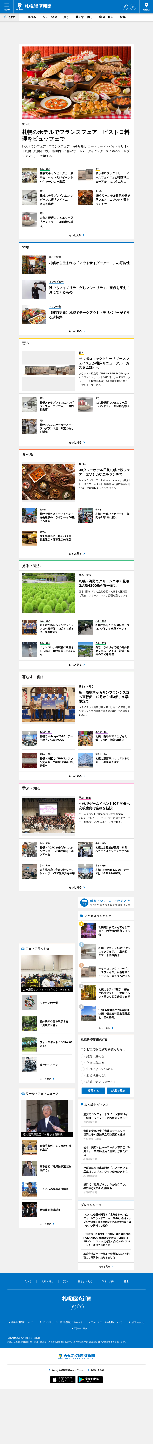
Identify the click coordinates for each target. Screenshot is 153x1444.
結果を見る (118, 1090)
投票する (93, 1090)
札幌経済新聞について (22, 1322)
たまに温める (95, 1062)
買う (66, 17)
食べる (32, 17)
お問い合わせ (138, 1322)
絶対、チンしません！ (101, 1081)
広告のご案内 (80, 1328)
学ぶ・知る (106, 17)
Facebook (125, 7)
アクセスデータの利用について (106, 1322)
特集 (123, 17)
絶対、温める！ (96, 1056)
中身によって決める (99, 1069)
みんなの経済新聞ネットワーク (76, 1356)
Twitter (133, 7)
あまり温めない (96, 1075)
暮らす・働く (84, 17)
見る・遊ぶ (50, 17)
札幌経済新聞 (33, 6)
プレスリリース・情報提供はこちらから (62, 1322)
